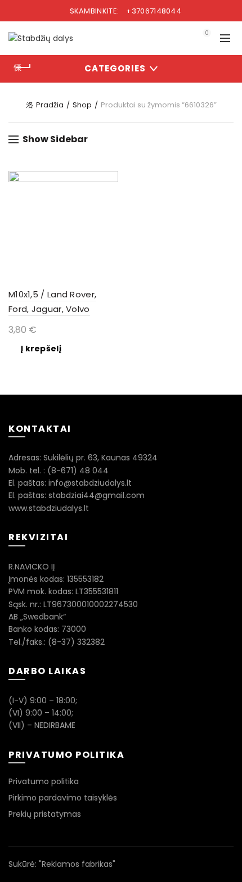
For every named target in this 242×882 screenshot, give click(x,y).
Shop (82, 104)
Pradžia (50, 104)
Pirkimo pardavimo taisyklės (62, 797)
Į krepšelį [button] (41, 348)
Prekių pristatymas (44, 814)
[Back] (22, 67)
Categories (115, 68)
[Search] (175, 38)
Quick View (108, 181)
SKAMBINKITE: (124, 11)
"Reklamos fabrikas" (77, 864)
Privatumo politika (43, 781)
